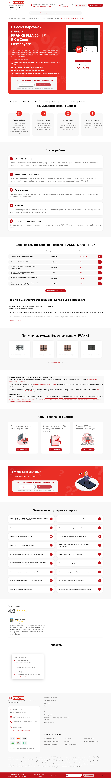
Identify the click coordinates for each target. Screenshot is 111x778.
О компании (33, 13)
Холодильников (89, 738)
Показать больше (55, 362)
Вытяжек (67, 741)
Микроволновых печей (91, 741)
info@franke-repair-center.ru (21, 717)
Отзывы (78, 13)
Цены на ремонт (82, 61)
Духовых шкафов (50, 738)
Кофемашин (68, 738)
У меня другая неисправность (55, 290)
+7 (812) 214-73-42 (67, 4)
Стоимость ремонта (50, 697)
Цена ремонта (56, 13)
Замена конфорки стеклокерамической (81, 398)
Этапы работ (26, 101)
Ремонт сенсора (54, 399)
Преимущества (14, 101)
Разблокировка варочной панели (82, 399)
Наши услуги (48, 715)
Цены (36, 101)
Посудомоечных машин (51, 741)
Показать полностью (15, 320)
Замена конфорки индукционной (60, 398)
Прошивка (48, 398)
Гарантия (45, 101)
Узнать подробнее (22, 449)
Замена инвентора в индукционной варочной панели (35, 399)
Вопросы (72, 101)
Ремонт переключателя (66, 399)
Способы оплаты (49, 722)
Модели (54, 101)
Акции (63, 101)
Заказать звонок (96, 5)
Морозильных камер (70, 744)
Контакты (71, 13)
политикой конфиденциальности (46, 88)
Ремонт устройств (45, 13)
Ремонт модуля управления (23, 401)
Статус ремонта (82, 5)
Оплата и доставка (50, 700)
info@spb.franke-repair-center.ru (26, 667)
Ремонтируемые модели (52, 712)
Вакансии (64, 13)
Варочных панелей (50, 744)
